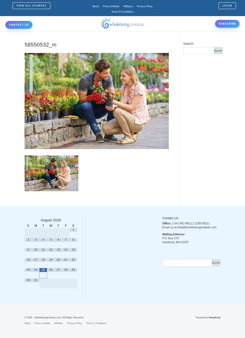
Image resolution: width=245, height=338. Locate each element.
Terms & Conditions (122, 11)
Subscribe (227, 23)
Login (227, 5)
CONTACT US (19, 24)
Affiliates (128, 6)
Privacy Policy (144, 6)
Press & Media (111, 6)
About (95, 6)
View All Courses (31, 5)
